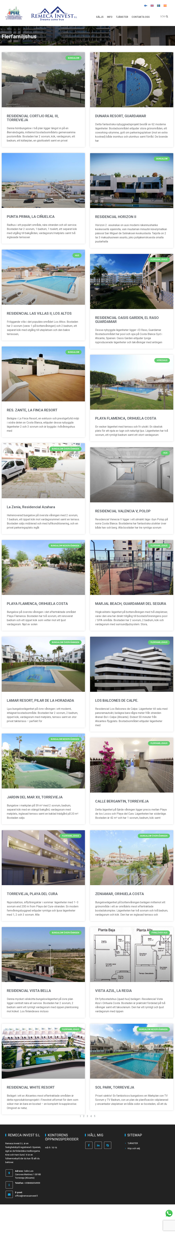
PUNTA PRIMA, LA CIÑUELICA (31, 217)
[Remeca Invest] (54, 18)
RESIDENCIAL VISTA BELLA (29, 991)
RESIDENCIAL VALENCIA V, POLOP (123, 511)
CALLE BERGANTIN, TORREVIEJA (122, 801)
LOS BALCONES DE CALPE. (116, 700)
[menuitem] (145, 5)
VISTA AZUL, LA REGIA (113, 991)
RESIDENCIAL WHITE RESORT (31, 1087)
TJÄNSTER (122, 17)
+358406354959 (32, 1183)
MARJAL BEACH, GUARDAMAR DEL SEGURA (130, 604)
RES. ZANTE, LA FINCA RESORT (32, 410)
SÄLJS (100, 17)
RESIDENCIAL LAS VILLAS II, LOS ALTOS (39, 313)
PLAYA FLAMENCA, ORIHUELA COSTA (125, 418)
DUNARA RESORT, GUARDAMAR (120, 116)
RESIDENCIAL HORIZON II (115, 217)
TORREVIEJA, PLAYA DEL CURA (32, 894)
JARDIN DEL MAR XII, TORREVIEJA (35, 797)
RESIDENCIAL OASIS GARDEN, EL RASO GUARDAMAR (127, 320)
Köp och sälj (134, 1148)
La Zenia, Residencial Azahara (31, 507)
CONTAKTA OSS (141, 17)
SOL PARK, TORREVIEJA (114, 1087)
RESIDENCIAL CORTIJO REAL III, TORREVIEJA (33, 118)
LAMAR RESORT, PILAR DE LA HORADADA (40, 700)
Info (109, 17)
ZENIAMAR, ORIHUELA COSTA (119, 894)
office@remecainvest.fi (26, 1196)
